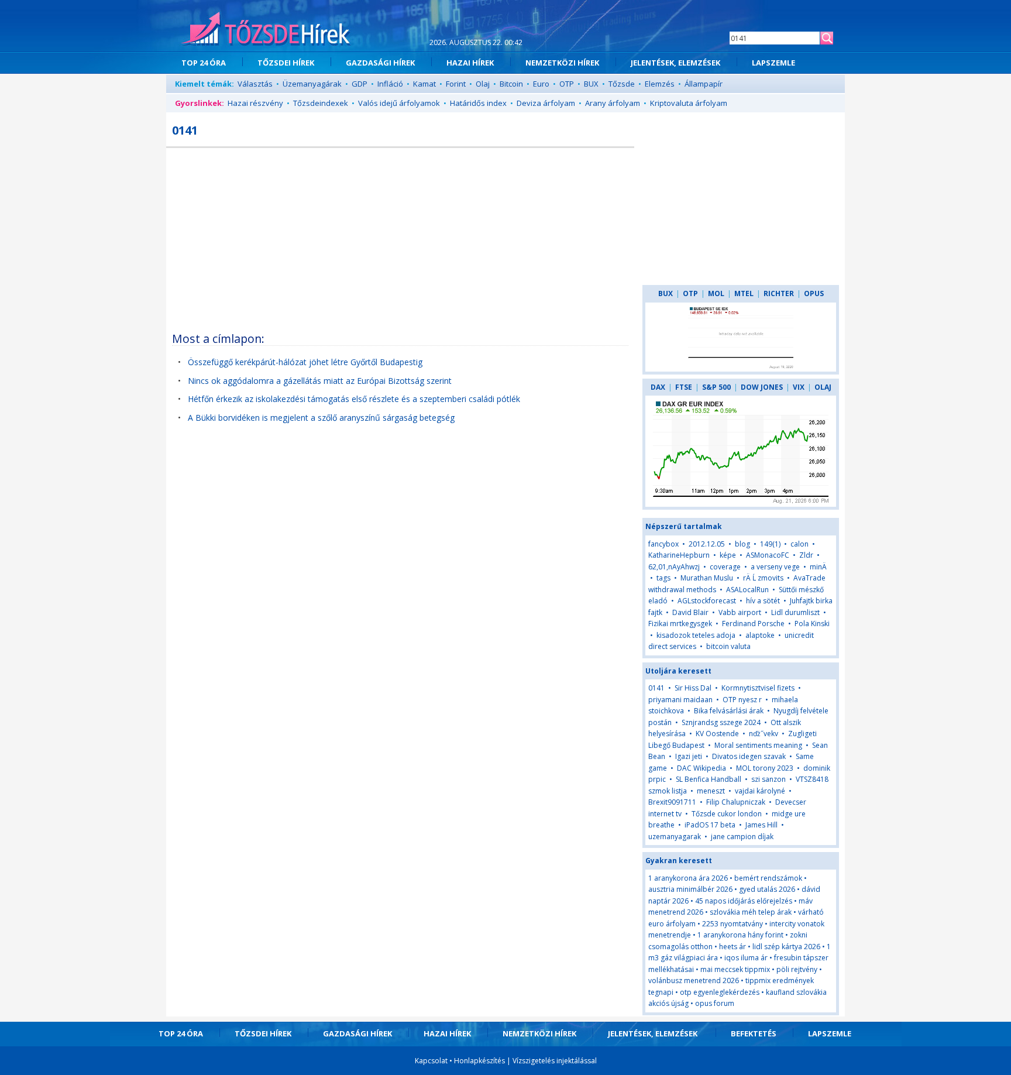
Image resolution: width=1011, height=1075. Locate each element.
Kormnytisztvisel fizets (758, 688)
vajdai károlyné (760, 791)
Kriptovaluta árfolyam (688, 103)
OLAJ (822, 387)
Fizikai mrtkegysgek (680, 623)
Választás (255, 83)
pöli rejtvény (796, 969)
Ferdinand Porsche (753, 623)
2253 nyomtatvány (732, 924)
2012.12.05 (707, 544)
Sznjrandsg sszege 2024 (721, 722)
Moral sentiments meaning (758, 745)
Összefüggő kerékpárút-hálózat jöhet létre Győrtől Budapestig (305, 362)
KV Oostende (717, 734)
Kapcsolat (431, 1061)
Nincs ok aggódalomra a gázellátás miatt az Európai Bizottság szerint (320, 380)
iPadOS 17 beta (710, 825)
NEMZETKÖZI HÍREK (562, 62)
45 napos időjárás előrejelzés (743, 901)
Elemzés (660, 83)
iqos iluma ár (746, 958)
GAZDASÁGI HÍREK (380, 62)
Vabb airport (739, 612)
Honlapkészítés (479, 1061)
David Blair (690, 612)
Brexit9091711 (672, 802)
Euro (541, 83)
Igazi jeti (688, 756)
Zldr (806, 555)
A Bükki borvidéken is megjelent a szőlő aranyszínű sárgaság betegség (321, 417)
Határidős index (478, 103)
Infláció (390, 83)
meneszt (711, 791)
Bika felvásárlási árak (729, 711)
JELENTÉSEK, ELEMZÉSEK (675, 62)
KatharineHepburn (679, 555)
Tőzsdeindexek (320, 103)
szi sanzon (768, 779)
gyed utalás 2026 (767, 889)
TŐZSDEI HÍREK (285, 62)
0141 (656, 688)
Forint (456, 83)
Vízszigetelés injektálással (555, 1061)
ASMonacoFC (767, 555)
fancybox (663, 544)
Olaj (483, 83)
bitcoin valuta (728, 646)
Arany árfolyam (612, 103)
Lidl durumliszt (795, 612)
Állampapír (704, 83)
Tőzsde (621, 83)
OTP (566, 83)
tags (663, 578)
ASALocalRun (747, 590)
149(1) (770, 544)
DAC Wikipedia (701, 768)
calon (799, 544)
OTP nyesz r (742, 700)
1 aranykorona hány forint (740, 935)
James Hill (761, 825)
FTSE (683, 387)
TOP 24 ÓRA (203, 62)
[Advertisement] (400, 236)
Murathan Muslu (706, 578)
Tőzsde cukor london (727, 814)
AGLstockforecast (707, 601)
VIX (798, 387)
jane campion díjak (742, 837)
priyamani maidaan (680, 700)
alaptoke (760, 635)
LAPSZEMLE (773, 62)
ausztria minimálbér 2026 (690, 889)
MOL (716, 293)
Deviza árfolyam (546, 103)
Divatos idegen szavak (749, 756)
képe (728, 555)
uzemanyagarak (674, 837)
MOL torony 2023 (764, 768)
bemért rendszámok (768, 878)
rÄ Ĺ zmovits (763, 578)
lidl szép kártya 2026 (786, 947)
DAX (658, 387)
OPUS (814, 293)
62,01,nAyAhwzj (674, 567)
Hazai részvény (255, 103)
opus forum (714, 1003)
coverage (725, 567)
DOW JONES (762, 387)
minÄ (818, 567)
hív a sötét (763, 601)
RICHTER (779, 293)
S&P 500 (716, 387)
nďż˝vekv (763, 734)
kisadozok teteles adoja (695, 635)
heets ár (732, 947)
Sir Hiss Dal (693, 688)
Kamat (424, 83)
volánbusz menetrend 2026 (693, 980)
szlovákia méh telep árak (751, 912)
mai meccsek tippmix (735, 969)
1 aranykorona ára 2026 (688, 878)
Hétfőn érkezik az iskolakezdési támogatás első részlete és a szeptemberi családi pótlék (354, 398)
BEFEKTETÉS (753, 1033)
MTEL (744, 293)
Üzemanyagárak (312, 83)
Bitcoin (511, 83)
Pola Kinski (812, 623)
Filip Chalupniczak (735, 802)
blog (742, 544)
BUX (591, 83)
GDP (359, 83)
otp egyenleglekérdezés (719, 992)
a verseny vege (775, 567)
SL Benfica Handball (708, 779)
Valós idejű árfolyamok (399, 103)
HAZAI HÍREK (470, 62)
